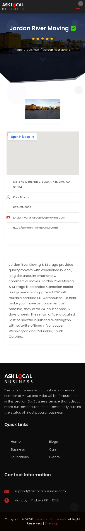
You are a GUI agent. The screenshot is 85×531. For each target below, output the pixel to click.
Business (33, 50)
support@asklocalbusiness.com (40, 491)
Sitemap (51, 523)
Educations (20, 457)
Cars (53, 449)
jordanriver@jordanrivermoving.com (39, 217)
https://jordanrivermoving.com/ (35, 227)
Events (54, 457)
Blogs (53, 441)
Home (18, 50)
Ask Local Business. (52, 519)
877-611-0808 (22, 207)
